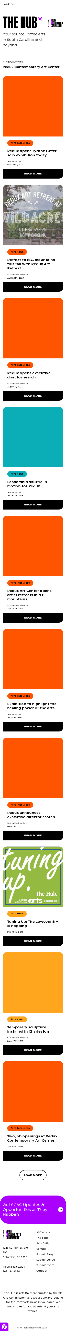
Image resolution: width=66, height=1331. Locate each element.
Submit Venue (45, 1259)
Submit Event (45, 1265)
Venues (41, 1248)
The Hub (42, 1237)
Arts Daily (42, 1243)
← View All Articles (13, 62)
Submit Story (45, 1254)
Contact (41, 1270)
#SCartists (43, 1232)
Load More (33, 1175)
